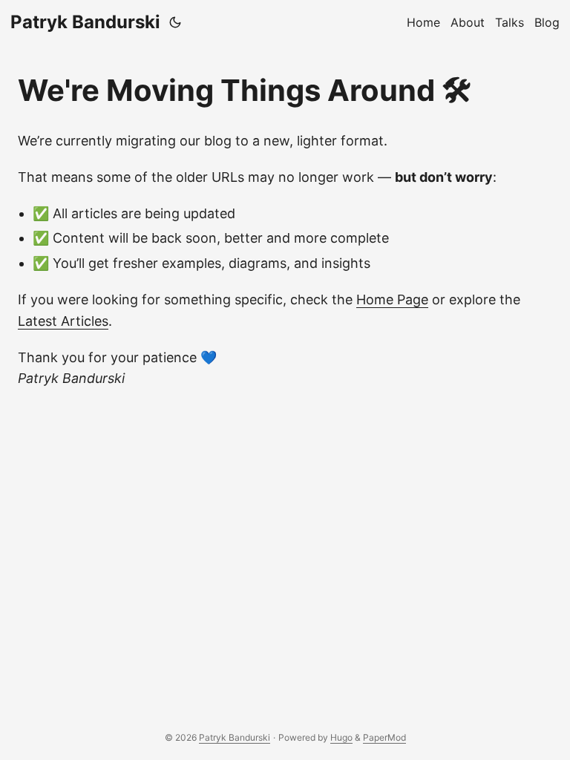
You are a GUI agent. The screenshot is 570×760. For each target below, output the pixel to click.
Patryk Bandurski (85, 22)
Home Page (392, 299)
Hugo (341, 737)
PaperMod (384, 737)
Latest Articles (63, 321)
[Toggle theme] (175, 22)
